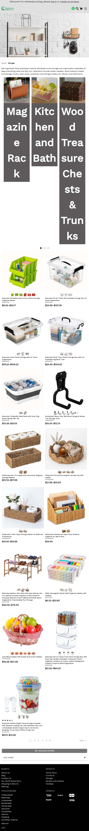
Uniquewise (6, 800)
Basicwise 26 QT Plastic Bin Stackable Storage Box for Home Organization (66, 299)
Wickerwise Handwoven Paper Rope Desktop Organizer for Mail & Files (62, 535)
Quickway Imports (9, 820)
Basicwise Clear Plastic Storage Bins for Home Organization (19, 358)
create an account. (69, 1)
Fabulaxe (5, 809)
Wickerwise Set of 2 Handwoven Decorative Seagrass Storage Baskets (22, 476)
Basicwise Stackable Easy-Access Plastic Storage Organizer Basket (21, 299)
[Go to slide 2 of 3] (44, 248)
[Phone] (73, 8)
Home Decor (51, 773)
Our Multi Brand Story (11, 781)
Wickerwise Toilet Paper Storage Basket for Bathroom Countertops (22, 535)
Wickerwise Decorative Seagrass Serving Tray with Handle (64, 476)
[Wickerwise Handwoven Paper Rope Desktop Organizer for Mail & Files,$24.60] (66, 508)
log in (54, 1)
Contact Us (6, 778)
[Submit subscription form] (85, 757)
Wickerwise (6, 806)
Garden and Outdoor (55, 781)
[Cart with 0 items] (81, 8)
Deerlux (4, 814)
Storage (49, 778)
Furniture (50, 775)
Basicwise (5, 798)
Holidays (49, 784)
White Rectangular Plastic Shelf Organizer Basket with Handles (65, 594)
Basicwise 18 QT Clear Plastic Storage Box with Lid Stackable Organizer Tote (64, 358)
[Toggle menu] (85, 8)
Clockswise (6, 811)
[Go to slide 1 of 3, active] (41, 248)
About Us (5, 773)
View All (4, 823)
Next (81, 740)
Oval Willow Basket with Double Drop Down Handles (22, 657)
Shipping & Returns (10, 784)
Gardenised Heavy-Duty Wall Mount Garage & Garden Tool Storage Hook (65, 417)
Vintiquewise (7, 795)
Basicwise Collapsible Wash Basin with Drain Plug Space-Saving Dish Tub (20, 417)
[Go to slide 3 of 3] (48, 248)
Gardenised (6, 803)
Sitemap (5, 786)
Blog (3, 775)
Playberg (5, 817)
